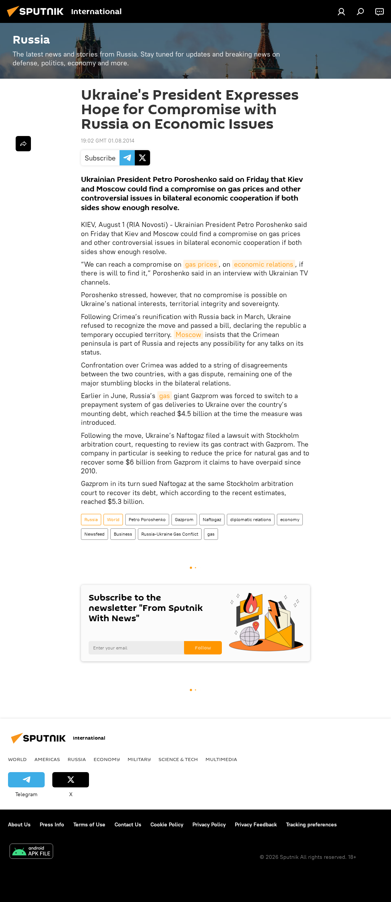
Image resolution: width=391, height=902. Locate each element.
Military (139, 759)
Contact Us (128, 824)
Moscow (188, 334)
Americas (47, 759)
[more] (23, 143)
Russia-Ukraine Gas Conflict (169, 534)
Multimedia (221, 759)
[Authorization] (341, 11)
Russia (91, 519)
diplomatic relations (250, 519)
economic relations (263, 264)
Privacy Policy (209, 824)
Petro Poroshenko (147, 519)
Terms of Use (89, 824)
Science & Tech (178, 759)
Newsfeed (94, 534)
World (113, 519)
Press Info (52, 824)
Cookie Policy (166, 824)
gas (164, 395)
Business (123, 534)
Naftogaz (212, 519)
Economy (107, 759)
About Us (19, 824)
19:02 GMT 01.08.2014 (107, 140)
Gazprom (184, 519)
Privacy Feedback (256, 824)
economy (289, 519)
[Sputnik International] (37, 18)
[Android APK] (31, 852)
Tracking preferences (311, 824)
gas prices (201, 264)
